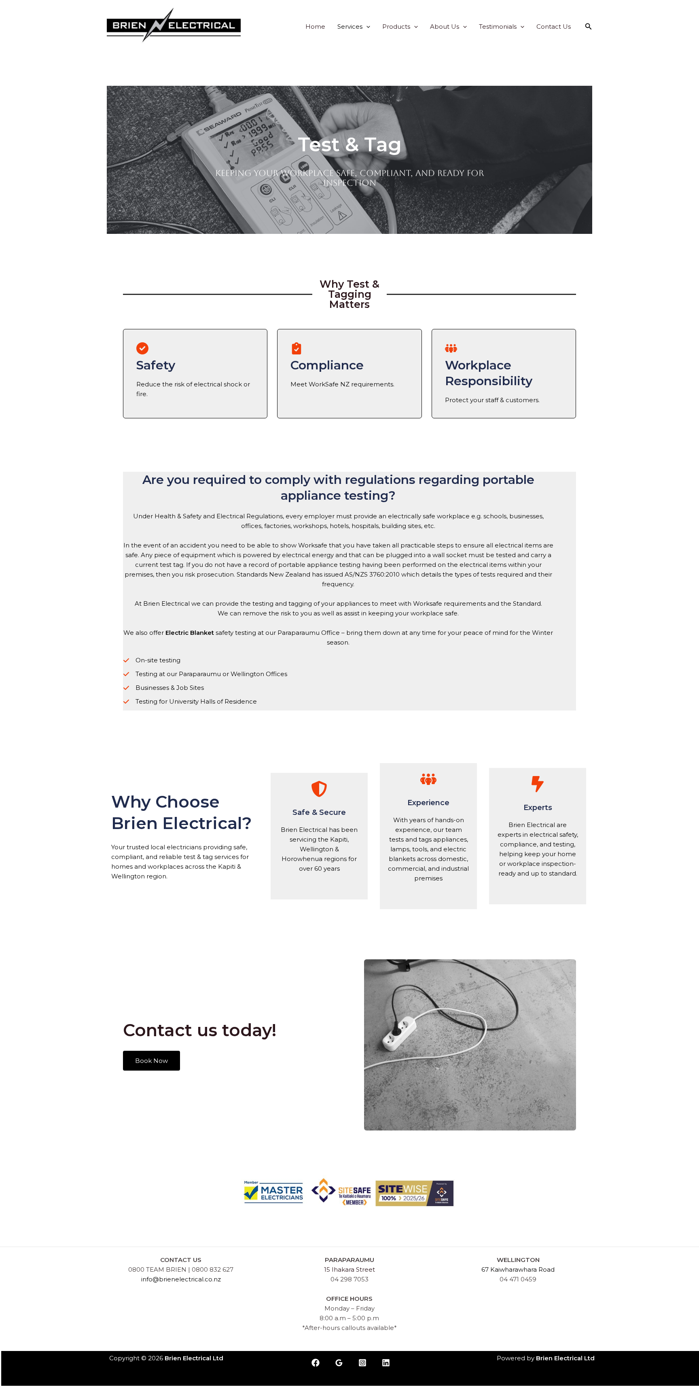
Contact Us (553, 26)
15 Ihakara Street (349, 1269)
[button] (366, 26)
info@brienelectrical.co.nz (181, 1279)
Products (396, 26)
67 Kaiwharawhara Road (518, 1269)
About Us (444, 26)
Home (315, 26)
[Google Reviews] (339, 1362)
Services (349, 26)
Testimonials (498, 26)
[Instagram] (362, 1362)
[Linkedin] (385, 1362)
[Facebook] (315, 1362)
